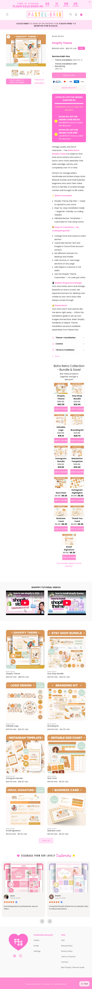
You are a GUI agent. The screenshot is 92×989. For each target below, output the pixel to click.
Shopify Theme (61, 397)
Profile (36, 946)
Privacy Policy (66, 951)
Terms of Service (68, 956)
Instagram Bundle (60, 460)
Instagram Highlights (77, 491)
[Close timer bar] (90, 2)
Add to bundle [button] (61, 409)
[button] (7, 14)
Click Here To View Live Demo (17, 81)
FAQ (63, 940)
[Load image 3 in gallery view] (29, 73)
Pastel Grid (35, 984)
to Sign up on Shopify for (46, 24)
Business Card (60, 520)
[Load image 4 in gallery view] (37, 73)
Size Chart (61, 492)
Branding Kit (77, 430)
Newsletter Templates (77, 460)
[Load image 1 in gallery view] (15, 73)
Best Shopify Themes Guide (72, 967)
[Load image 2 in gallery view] (22, 73)
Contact (64, 962)
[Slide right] (43, 73)
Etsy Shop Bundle (77, 397)
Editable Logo (61, 428)
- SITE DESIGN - (45, 984)
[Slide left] (8, 73)
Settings (37, 951)
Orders (36, 940)
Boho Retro (58, 36)
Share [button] (57, 356)
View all (46, 840)
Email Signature (69, 548)
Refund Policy (66, 946)
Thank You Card (77, 520)
